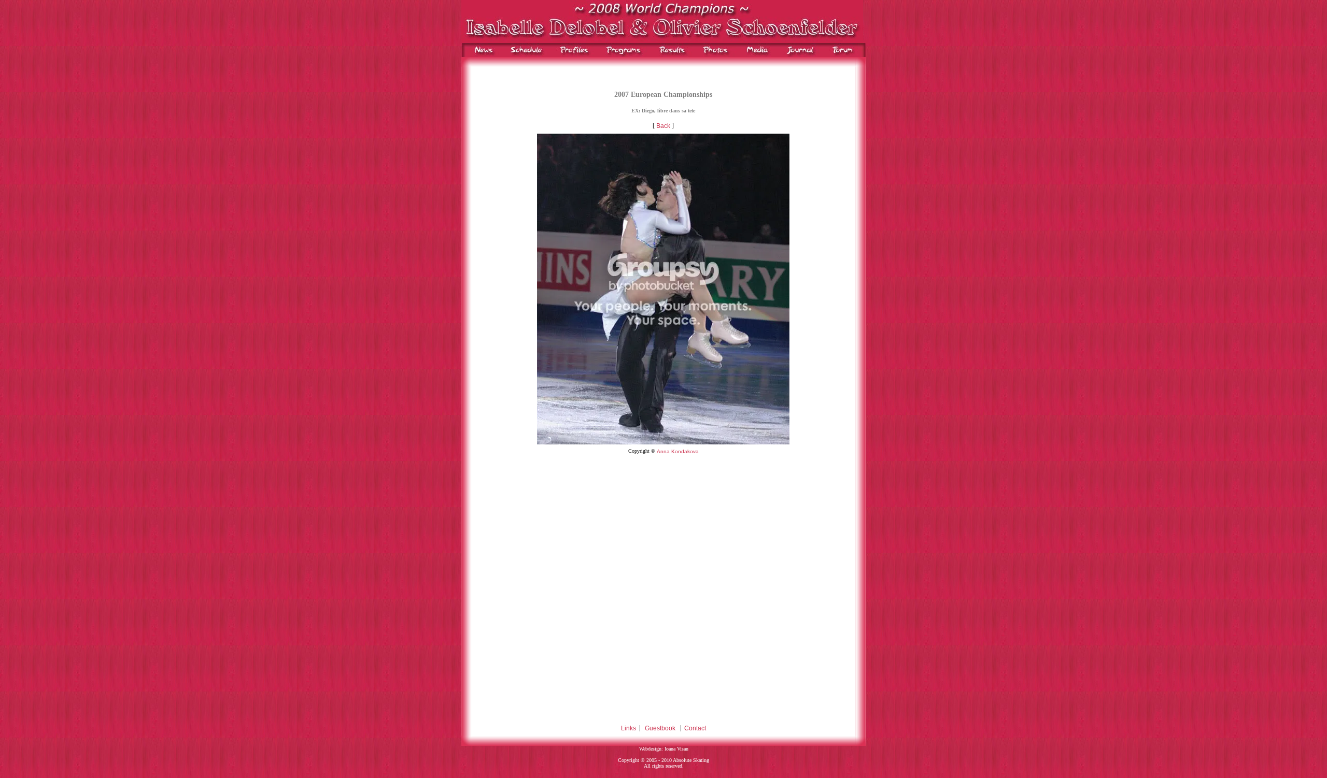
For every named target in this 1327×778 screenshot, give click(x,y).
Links (628, 728)
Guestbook (660, 728)
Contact (695, 728)
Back (663, 126)
